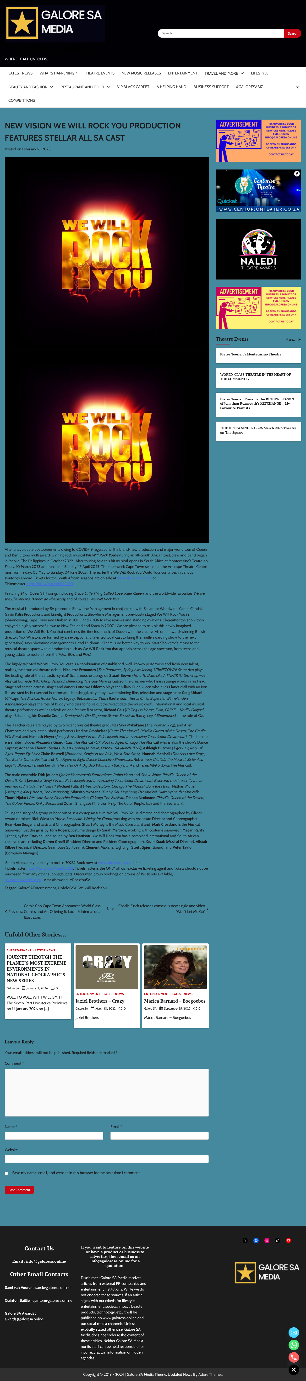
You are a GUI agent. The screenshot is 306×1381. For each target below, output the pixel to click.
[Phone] (294, 1357)
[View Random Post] (297, 87)
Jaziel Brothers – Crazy (100, 1001)
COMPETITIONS (21, 100)
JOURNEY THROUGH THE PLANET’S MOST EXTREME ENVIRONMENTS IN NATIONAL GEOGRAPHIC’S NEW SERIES (36, 968)
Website (11, 1150)
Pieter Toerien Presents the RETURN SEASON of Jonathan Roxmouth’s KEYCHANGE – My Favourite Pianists (257, 403)
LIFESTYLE (259, 73)
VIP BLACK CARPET (133, 87)
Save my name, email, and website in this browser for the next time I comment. (76, 1172)
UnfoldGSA (67, 888)
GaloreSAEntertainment (36, 888)
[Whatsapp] (294, 1345)
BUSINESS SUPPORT (211, 87)
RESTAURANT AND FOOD (82, 87)
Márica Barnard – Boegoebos (175, 1001)
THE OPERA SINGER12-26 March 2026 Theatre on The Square (258, 430)
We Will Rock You (92, 888)
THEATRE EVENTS (99, 73)
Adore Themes (210, 1374)
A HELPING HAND (171, 87)
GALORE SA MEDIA (50, 49)
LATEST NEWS (20, 73)
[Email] (294, 1332)
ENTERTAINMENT (182, 73)
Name (11, 1126)
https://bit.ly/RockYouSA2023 (49, 584)
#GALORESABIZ (249, 87)
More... (291, 339)
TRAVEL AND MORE (221, 73)
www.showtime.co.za (134, 578)
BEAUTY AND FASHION (28, 87)
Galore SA (13, 988)
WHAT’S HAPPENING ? (58, 73)
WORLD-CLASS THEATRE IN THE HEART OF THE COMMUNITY (255, 376)
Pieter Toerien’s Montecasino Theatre (251, 354)
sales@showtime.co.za (23, 880)
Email (116, 1126)
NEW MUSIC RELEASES (141, 73)
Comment (14, 1063)
